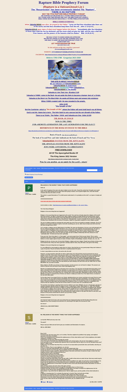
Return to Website (28, 168)
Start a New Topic (28, 177)
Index (35, 168)
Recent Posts (28, 169)
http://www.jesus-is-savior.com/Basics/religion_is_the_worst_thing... (70, 205)
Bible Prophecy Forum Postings (47, 168)
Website (51, 382)
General (38, 168)
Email (44, 382)
